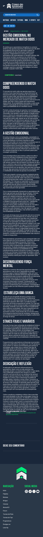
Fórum (5, 511)
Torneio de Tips (8, 517)
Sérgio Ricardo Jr (15, 31)
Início (4, 490)
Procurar (37, 14)
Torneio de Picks (8, 514)
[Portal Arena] (15, 5)
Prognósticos (7, 521)
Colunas (5, 504)
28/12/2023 (24, 31)
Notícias (6, 20)
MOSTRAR (18, 75)
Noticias (5, 497)
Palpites (5, 494)
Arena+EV (6, 507)
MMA (26, 20)
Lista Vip (5, 527)
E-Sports (32, 20)
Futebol (20, 20)
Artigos (13, 20)
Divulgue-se (6, 524)
